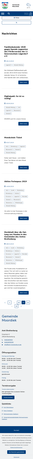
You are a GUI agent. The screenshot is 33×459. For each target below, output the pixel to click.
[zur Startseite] (5, 6)
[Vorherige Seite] (5, 302)
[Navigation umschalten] (2, 14)
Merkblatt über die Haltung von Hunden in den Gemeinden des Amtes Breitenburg (15, 235)
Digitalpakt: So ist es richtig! (14, 97)
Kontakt (16, 430)
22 (28, 302)
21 (23, 302)
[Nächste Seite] (21, 306)
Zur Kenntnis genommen (16, 452)
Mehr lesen (23, 82)
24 (16, 306)
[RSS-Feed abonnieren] (16, 22)
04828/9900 (8, 340)
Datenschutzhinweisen (16, 447)
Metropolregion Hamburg (11, 414)
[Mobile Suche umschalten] (9, 13)
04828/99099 (9, 342)
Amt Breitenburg (8, 407)
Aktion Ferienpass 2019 (15, 181)
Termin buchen (8, 397)
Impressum (16, 457)
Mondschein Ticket (13, 137)
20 (19, 302)
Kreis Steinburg (8, 411)
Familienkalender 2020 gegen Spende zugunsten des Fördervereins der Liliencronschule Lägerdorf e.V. (16, 51)
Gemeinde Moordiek (15, 5)
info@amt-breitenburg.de (12, 345)
